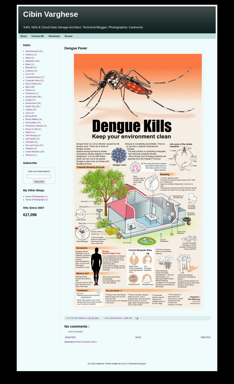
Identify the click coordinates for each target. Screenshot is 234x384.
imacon (124, 364)
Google (28, 100)
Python (28, 132)
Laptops (29, 110)
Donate (69, 36)
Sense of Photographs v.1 (36, 196)
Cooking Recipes (33, 77)
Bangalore (30, 61)
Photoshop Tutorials (34, 126)
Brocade (29, 67)
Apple (28, 58)
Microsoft (29, 116)
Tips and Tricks (32, 145)
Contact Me (38, 36)
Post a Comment (75, 332)
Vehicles (29, 155)
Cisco (28, 74)
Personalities (31, 123)
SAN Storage (31, 135)
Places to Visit (31, 129)
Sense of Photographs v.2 (36, 200)
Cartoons (29, 71)
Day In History (31, 84)
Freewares (30, 93)
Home (24, 36)
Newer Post (70, 337)
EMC (27, 87)
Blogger (142, 364)
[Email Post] (136, 318)
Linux (28, 113)
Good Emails (31, 97)
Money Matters (32, 119)
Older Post (205, 337)
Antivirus (29, 55)
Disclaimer (54, 36)
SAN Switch (30, 139)
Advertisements (116, 318)
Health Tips (128, 318)
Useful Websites (32, 152)
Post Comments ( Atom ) (86, 342)
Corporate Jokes (32, 80)
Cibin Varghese (50, 14)
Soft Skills (29, 142)
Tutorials (29, 148)
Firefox (28, 90)
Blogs (28, 64)
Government (31, 103)
